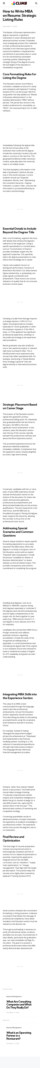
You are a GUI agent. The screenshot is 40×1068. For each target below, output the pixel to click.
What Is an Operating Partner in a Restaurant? (18, 1035)
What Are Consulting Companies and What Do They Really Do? (18, 1004)
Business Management (14, 996)
